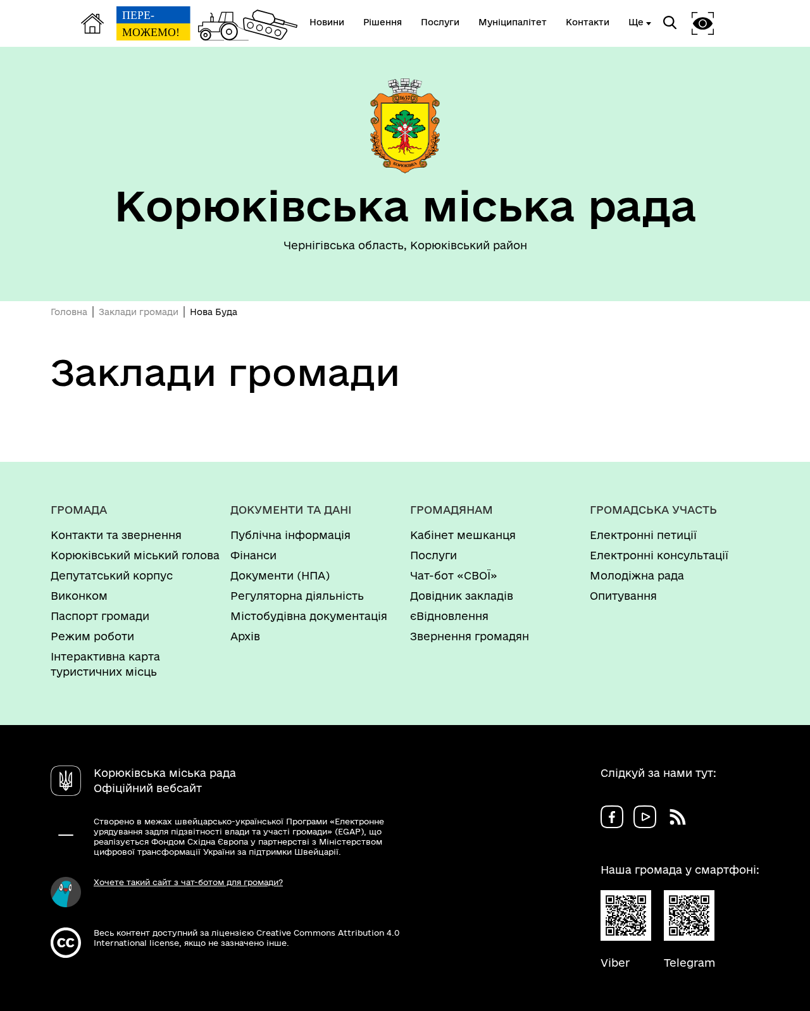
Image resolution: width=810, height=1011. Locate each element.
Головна (69, 312)
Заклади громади (138, 312)
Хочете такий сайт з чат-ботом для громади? (188, 882)
